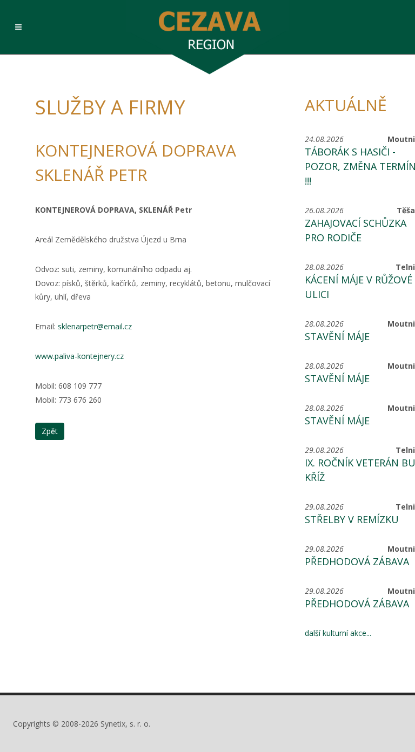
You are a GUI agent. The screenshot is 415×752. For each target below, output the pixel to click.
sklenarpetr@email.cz (95, 326)
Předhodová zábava (357, 561)
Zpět (50, 431)
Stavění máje (337, 336)
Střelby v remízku (352, 519)
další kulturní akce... (338, 633)
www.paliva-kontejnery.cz (79, 356)
